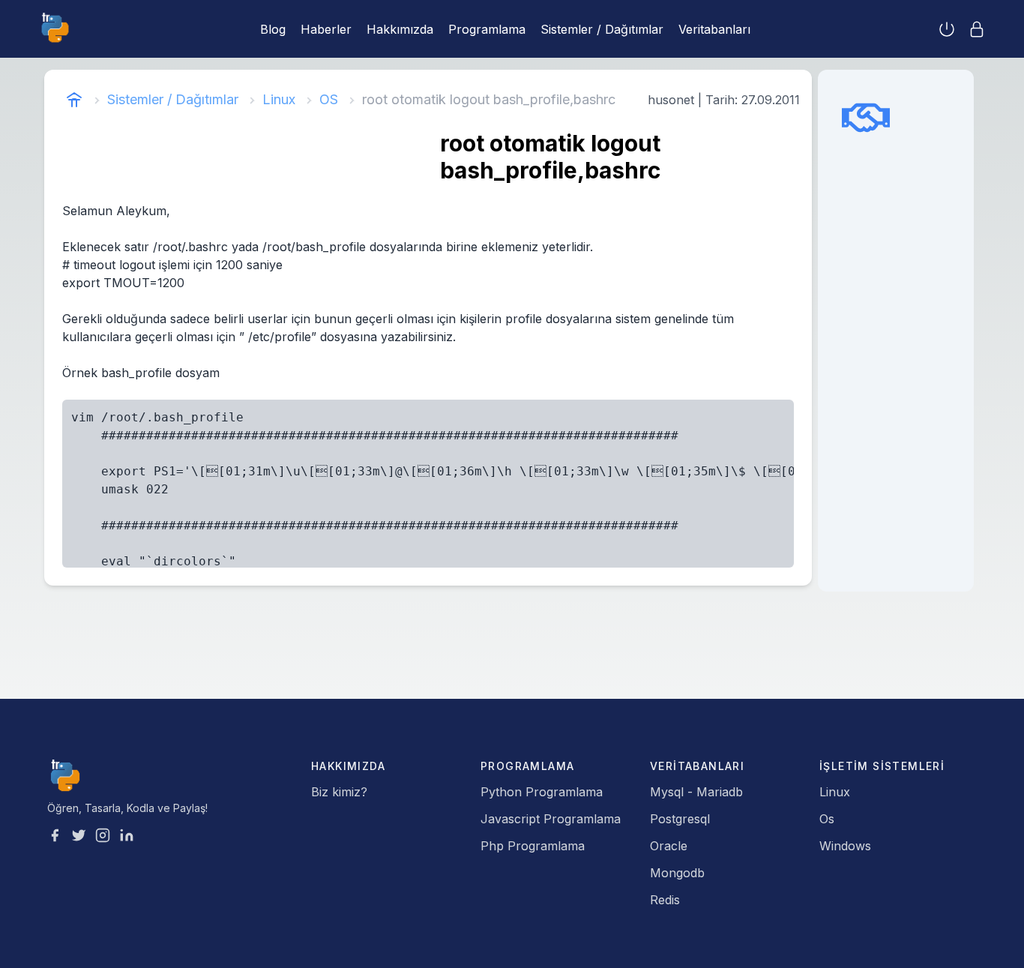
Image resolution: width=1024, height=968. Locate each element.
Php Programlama (533, 845)
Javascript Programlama (551, 818)
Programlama (486, 29)
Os (826, 818)
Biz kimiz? (339, 791)
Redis (665, 899)
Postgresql (680, 818)
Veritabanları (714, 29)
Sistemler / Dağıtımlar (601, 29)
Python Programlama (542, 791)
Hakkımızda (400, 29)
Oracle (668, 845)
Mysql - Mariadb (696, 791)
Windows (845, 845)
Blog (273, 29)
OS (328, 99)
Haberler (326, 29)
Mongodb (677, 872)
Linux (278, 99)
